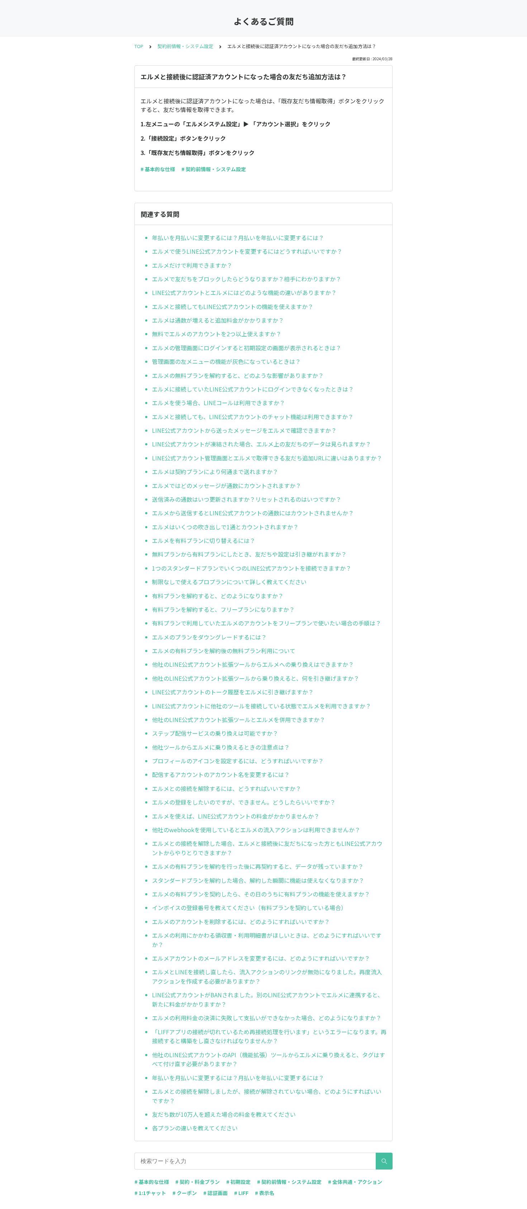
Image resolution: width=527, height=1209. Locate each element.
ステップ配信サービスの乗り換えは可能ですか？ (215, 733)
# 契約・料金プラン (197, 1181)
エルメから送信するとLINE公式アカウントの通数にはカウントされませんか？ (253, 513)
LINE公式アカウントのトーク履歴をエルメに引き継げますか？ (233, 692)
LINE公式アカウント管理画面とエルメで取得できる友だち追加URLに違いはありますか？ (267, 458)
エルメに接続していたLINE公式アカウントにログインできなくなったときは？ (253, 389)
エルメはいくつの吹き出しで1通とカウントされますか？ (225, 527)
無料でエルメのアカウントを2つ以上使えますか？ (216, 333)
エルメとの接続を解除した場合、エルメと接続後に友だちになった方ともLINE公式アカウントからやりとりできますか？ (267, 848)
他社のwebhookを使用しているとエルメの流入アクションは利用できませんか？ (256, 829)
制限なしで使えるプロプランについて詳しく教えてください (229, 581)
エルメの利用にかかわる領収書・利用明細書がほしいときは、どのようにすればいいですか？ (266, 940)
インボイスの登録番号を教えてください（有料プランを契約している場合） (249, 907)
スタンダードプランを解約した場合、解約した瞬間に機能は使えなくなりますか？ (258, 880)
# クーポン (184, 1192)
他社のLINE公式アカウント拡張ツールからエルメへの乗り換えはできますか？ (253, 664)
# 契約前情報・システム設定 (213, 169)
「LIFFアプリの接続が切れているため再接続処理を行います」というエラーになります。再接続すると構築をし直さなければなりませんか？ (269, 1036)
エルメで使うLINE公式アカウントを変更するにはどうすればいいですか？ (247, 251)
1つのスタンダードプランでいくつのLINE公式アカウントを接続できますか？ (251, 568)
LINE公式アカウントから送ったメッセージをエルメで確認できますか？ (244, 430)
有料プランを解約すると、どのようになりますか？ (218, 595)
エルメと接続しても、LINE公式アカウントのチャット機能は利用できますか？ (252, 416)
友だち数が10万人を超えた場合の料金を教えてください (224, 1114)
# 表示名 (264, 1192)
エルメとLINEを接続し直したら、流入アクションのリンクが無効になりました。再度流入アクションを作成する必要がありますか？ (267, 976)
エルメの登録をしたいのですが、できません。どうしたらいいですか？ (244, 802)
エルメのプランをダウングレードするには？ (209, 637)
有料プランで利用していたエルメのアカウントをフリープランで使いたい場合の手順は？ (266, 623)
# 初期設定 (238, 1181)
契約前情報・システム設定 (185, 46)
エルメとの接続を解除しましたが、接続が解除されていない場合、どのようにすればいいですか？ (266, 1096)
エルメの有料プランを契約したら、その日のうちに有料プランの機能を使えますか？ (261, 894)
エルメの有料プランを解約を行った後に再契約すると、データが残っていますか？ (258, 866)
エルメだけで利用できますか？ (192, 265)
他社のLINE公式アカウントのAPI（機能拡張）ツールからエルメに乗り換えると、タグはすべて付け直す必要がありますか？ (268, 1059)
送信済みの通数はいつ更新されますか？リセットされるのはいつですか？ (246, 499)
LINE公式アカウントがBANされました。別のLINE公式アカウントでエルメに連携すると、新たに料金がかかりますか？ (267, 999)
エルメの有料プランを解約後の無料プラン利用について (223, 650)
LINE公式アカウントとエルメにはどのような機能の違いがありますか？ (244, 292)
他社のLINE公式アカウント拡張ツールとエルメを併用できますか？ (238, 719)
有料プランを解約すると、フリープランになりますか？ (223, 609)
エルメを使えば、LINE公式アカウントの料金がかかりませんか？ (235, 816)
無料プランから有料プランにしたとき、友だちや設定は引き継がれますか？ (249, 554)
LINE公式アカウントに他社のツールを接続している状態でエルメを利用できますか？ (261, 706)
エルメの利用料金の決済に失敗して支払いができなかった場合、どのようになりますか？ (266, 1017)
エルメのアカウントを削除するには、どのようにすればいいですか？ (241, 921)
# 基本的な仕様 (158, 169)
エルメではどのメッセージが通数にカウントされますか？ (226, 485)
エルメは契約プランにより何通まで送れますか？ (215, 471)
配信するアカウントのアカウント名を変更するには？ (221, 774)
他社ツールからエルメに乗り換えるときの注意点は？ (221, 747)
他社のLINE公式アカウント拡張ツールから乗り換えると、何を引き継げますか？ (255, 678)
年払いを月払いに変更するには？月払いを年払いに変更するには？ (238, 237)
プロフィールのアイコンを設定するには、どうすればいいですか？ (238, 760)
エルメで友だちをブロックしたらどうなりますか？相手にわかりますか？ (246, 279)
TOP (138, 46)
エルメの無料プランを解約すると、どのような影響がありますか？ (238, 375)
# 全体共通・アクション (355, 1181)
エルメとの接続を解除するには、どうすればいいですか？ (226, 788)
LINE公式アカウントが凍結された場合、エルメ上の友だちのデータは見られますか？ (261, 444)
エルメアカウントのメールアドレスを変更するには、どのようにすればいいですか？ (261, 958)
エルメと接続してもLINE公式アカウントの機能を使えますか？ (232, 306)
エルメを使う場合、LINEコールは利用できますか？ (218, 402)
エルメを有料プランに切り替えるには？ (203, 540)
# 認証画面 (215, 1192)
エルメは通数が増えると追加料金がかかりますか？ (218, 320)
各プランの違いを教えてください (195, 1128)
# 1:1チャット (150, 1192)
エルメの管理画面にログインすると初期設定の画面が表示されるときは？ (246, 347)
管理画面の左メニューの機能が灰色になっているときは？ (226, 361)
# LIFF (241, 1192)
